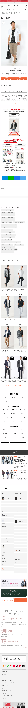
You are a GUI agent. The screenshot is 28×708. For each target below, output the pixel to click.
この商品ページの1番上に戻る (7, 600)
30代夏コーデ (5, 413)
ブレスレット (18, 568)
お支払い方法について (7, 688)
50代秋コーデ (22, 417)
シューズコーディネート (18, 222)
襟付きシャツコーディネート (7, 247)
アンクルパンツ (18, 542)
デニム (5, 441)
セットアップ (8, 515)
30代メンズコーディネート (7, 210)
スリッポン (4, 561)
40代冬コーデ (13, 421)
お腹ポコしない (5, 493)
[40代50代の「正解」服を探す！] (25, 9)
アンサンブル (5, 538)
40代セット (4, 502)
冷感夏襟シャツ (5, 526)
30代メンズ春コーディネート (8, 212)
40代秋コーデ (13, 417)
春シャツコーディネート (7, 244)
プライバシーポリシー (7, 695)
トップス (7, 520)
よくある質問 (5, 693)
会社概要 (4, 674)
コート (14, 437)
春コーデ (5, 397)
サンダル (4, 564)
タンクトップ (5, 541)
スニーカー (4, 555)
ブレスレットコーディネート (7, 237)
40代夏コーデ (13, 413)
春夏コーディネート (19, 244)
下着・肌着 (17, 559)
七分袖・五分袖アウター (20, 505)
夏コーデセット (5, 508)
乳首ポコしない (18, 493)
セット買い (5, 433)
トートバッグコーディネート (7, 232)
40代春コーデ (13, 409)
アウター (20, 498)
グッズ (19, 550)
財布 (16, 571)
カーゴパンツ (18, 534)
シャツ (14, 429)
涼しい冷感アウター (19, 502)
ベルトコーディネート (6, 239)
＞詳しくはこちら (23, 647)
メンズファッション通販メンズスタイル (8, 12)
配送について (5, 685)
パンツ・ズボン (21, 521)
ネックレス (17, 565)
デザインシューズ (5, 552)
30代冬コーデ (5, 421)
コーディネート (18, 12)
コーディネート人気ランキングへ (14, 385)
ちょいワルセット (5, 511)
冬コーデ (5, 401)
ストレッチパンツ (18, 540)
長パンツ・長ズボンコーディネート (9, 249)
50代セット (4, 505)
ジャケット (5, 429)
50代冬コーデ (22, 421)
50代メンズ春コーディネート (8, 217)
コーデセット (8, 498)
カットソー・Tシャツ (6, 529)
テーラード (14, 433)
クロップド (22, 441)
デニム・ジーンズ (18, 530)
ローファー (4, 558)
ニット (5, 437)
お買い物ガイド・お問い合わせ (9, 683)
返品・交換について (6, 690)
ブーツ (3, 549)
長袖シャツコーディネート (7, 251)
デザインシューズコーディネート (8, 227)
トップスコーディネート (7, 229)
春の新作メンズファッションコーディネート (8, 13)
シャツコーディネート (6, 222)
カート (21, 600)
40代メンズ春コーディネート (8, 215)
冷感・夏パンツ (18, 525)
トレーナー (17, 517)
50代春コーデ (22, 409)
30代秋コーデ (5, 417)
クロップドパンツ (18, 545)
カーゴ (14, 441)
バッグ (16, 553)
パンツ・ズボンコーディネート (8, 234)
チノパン (22, 437)
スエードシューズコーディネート (8, 224)
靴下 (16, 562)
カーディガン (18, 514)
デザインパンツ (18, 537)
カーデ (22, 433)
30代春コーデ (5, 409)
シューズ (7, 546)
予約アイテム (8, 569)
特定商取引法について (7, 698)
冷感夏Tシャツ (5, 523)
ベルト (16, 556)
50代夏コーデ (22, 413)
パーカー (22, 429)
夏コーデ (14, 397)
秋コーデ (22, 397)
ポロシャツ (4, 535)
